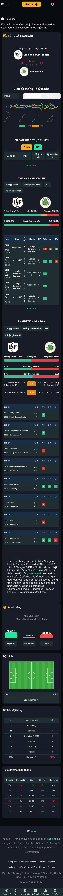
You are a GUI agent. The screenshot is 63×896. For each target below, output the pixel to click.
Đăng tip (29, 4)
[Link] (10, 4)
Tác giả (42, 867)
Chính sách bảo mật (27, 861)
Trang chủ (10, 18)
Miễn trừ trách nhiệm (28, 867)
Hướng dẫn (12, 861)
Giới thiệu (12, 867)
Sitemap (51, 867)
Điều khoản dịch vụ (47, 861)
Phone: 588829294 (31, 882)
